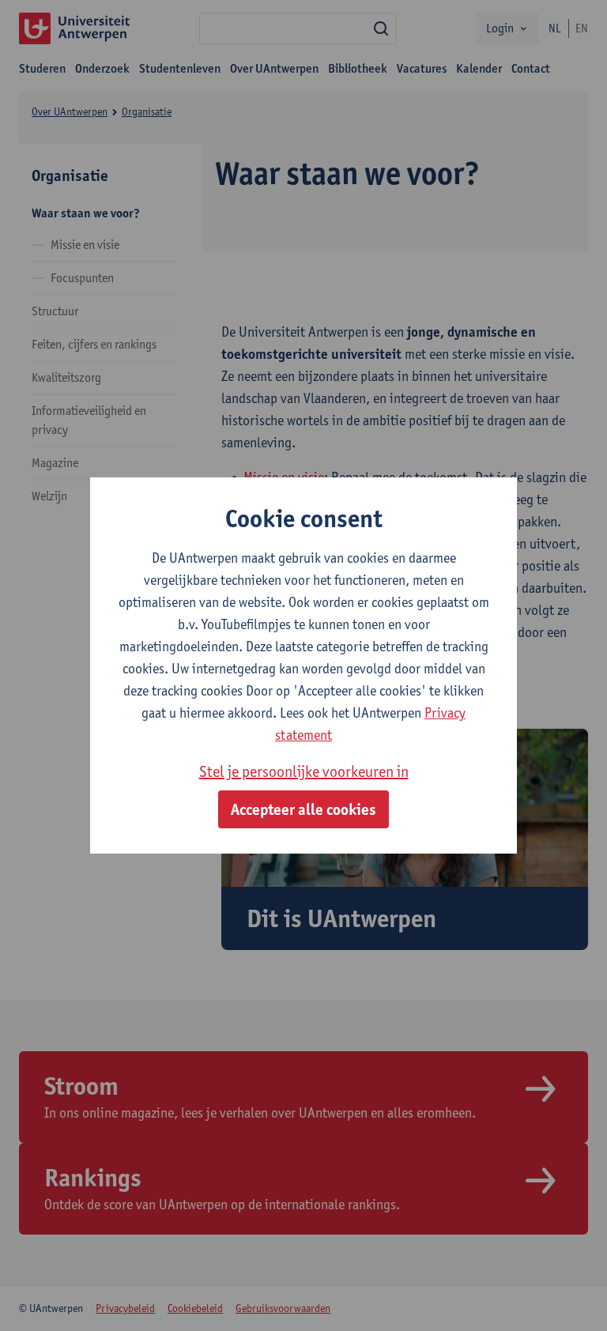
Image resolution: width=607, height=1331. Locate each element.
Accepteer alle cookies (303, 809)
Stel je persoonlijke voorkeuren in (304, 771)
